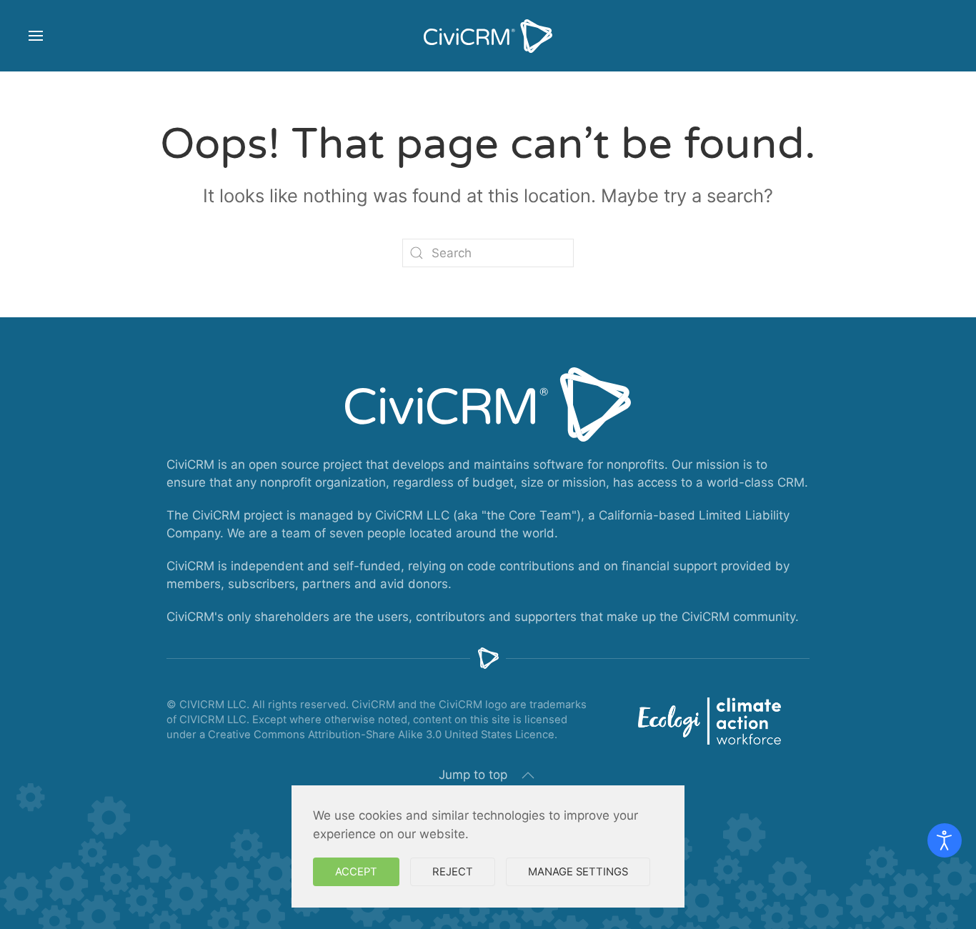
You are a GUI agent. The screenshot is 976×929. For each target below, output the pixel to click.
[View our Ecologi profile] (709, 721)
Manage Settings (578, 871)
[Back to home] (488, 35)
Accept (356, 871)
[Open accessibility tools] (944, 840)
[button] (36, 35)
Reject (452, 871)
